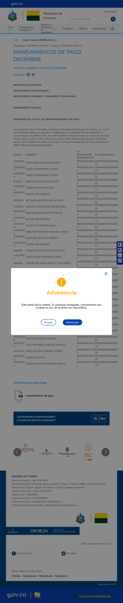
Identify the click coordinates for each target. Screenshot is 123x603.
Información (72, 322)
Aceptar (48, 322)
